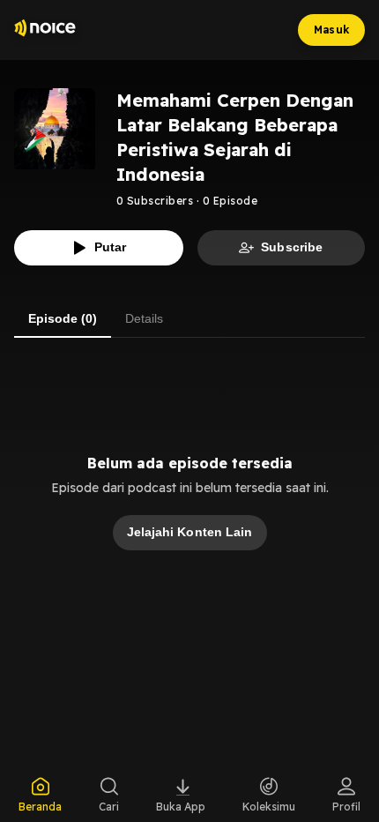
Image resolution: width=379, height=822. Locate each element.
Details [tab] (144, 318)
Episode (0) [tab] (62, 318)
